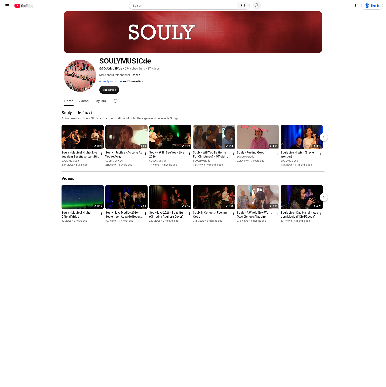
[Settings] (355, 5)
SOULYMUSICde (70, 160)
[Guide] (7, 5)
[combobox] (184, 5)
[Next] (324, 137)
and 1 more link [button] (133, 81)
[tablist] (193, 101)
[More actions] (102, 153)
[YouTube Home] (23, 5)
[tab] (69, 101)
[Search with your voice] (257, 6)
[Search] (243, 6)
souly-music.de (112, 81)
